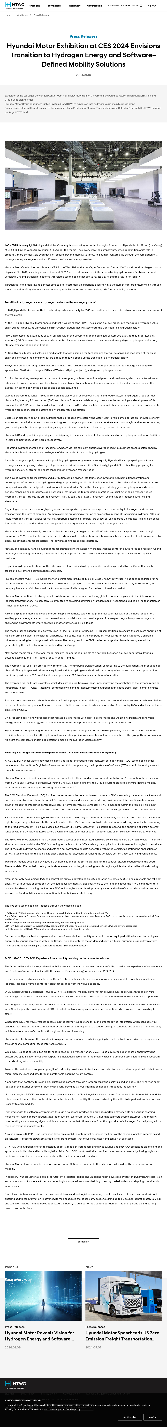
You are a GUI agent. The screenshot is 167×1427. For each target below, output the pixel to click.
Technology (54, 5)
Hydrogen (34, 5)
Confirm (152, 1417)
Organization (94, 5)
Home (8, 15)
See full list (83, 1241)
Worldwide (75, 5)
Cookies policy (129, 1417)
